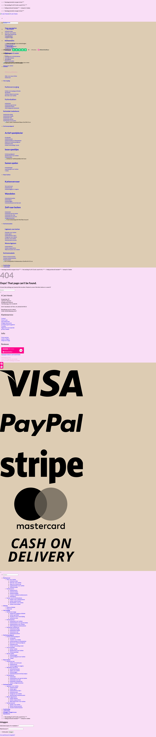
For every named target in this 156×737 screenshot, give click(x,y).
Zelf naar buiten (13, 207)
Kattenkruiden (14, 587)
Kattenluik (13, 676)
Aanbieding (6, 265)
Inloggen (11, 732)
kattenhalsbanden (15, 669)
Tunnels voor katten (15, 639)
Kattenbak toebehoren (11, 111)
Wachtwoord (4, 729)
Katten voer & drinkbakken (17, 599)
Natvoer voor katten (15, 582)
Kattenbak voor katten (16, 621)
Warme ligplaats (10, 243)
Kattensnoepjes (14, 593)
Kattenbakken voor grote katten (19, 622)
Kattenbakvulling (14, 629)
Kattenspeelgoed (8, 126)
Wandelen (10, 193)
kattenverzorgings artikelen (17, 613)
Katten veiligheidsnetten (16, 683)
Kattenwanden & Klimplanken (18, 641)
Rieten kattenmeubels (16, 706)
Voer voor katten (11, 28)
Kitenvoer (9, 609)
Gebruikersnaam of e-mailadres (9, 725)
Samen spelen (11, 163)
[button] (6, 713)
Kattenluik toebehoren (16, 681)
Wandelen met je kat (12, 667)
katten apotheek (14, 615)
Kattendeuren (10, 675)
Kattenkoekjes (14, 592)
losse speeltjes (12, 149)
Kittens (5, 66)
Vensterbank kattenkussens (17, 695)
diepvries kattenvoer (15, 584)
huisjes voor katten (15, 704)
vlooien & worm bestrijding (17, 616)
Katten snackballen (15, 604)
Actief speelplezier (14, 133)
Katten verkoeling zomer (17, 646)
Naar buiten (6, 174)
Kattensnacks (10, 588)
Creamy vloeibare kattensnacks (18, 595)
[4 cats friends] (9, 14)
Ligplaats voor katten (12, 229)
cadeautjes (6, 267)
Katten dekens (14, 698)
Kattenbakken (10, 99)
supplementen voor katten (17, 585)
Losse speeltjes (10, 647)
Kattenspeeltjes (14, 652)
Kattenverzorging (12, 87)
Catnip (11, 658)
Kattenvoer (6, 22)
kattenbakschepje (15, 630)
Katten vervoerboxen (16, 663)
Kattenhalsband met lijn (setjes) (18, 673)
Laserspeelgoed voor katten (17, 656)
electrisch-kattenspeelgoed (17, 642)
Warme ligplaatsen (11, 697)
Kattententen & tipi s (15, 690)
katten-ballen (13, 649)
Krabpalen (13, 638)
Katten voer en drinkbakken (14, 598)
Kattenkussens (14, 692)
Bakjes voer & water (12, 53)
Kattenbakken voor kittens (17, 624)
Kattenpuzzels (14, 644)
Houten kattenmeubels (16, 707)
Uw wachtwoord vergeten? (7, 735)
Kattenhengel (13, 655)
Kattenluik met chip (15, 680)
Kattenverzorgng (11, 612)
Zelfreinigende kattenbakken (18, 626)
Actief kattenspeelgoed (13, 636)
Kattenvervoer (12, 181)
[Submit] (0, 292)
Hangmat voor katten (16, 693)
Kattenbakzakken (15, 633)
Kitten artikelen (10, 607)
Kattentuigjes (13, 672)
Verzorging (6, 80)
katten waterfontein (15, 601)
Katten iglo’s (13, 689)
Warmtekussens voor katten (17, 701)
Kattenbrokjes (14, 581)
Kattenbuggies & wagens (17, 666)
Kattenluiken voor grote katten (18, 678)
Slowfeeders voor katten (16, 602)
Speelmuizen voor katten (16, 650)
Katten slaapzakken (15, 700)
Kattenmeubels (9, 253)
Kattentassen (13, 664)
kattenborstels (14, 618)
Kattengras (13, 596)
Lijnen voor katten (15, 670)
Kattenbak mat (14, 632)
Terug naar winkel (8, 65)
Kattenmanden (7, 223)
